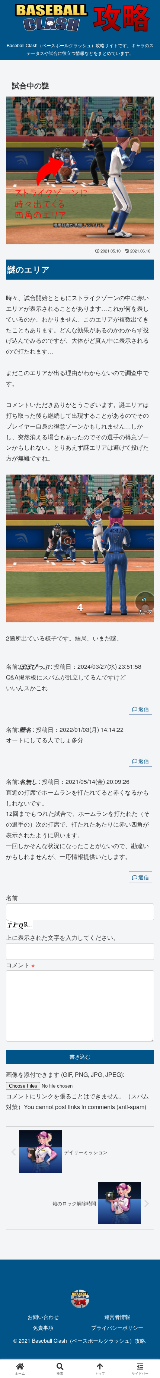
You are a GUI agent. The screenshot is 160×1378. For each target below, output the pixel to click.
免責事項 (43, 1327)
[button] (144, 1095)
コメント (20, 965)
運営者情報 (117, 1316)
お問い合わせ (43, 1316)
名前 (12, 897)
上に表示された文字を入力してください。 (62, 937)
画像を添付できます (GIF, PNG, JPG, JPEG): (65, 1074)
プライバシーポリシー (117, 1327)
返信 (143, 709)
